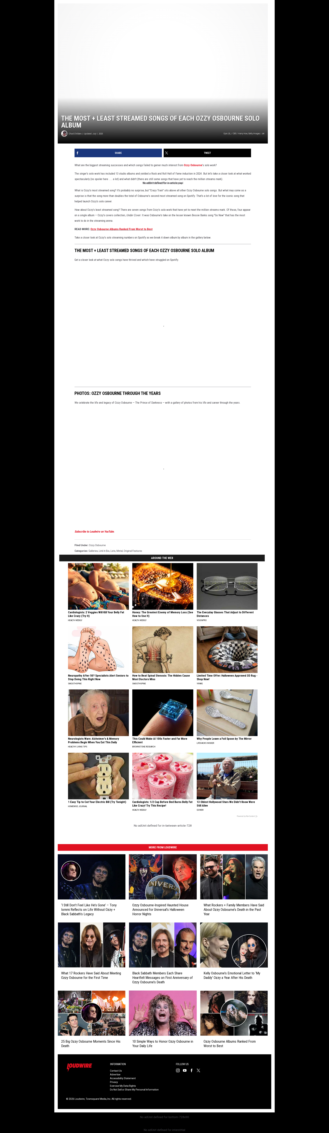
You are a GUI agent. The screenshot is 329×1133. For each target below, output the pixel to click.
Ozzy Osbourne (193, 165)
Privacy (114, 1082)
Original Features (133, 551)
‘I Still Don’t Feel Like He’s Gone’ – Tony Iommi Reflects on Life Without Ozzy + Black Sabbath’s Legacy (89, 909)
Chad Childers (75, 133)
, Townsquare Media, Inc (98, 1099)
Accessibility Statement (123, 1078)
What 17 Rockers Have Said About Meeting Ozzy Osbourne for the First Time (91, 975)
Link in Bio (104, 551)
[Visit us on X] (199, 1070)
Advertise (115, 1074)
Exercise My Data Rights (123, 1085)
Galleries (93, 551)
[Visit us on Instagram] (179, 1070)
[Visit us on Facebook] (193, 1070)
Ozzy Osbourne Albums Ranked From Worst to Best (121, 229)
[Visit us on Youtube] (186, 1070)
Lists (113, 551)
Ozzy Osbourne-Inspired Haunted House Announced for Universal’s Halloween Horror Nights (160, 909)
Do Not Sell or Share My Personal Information (134, 1089)
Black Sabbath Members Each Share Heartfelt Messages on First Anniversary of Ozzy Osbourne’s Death (162, 977)
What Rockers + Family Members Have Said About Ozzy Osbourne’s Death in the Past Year (234, 909)
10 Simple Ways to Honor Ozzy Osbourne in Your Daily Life (162, 1043)
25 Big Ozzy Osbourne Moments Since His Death (90, 1043)
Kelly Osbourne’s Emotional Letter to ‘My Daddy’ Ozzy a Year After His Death (232, 975)
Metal (120, 551)
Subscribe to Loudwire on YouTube (94, 531)
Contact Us (116, 1070)
